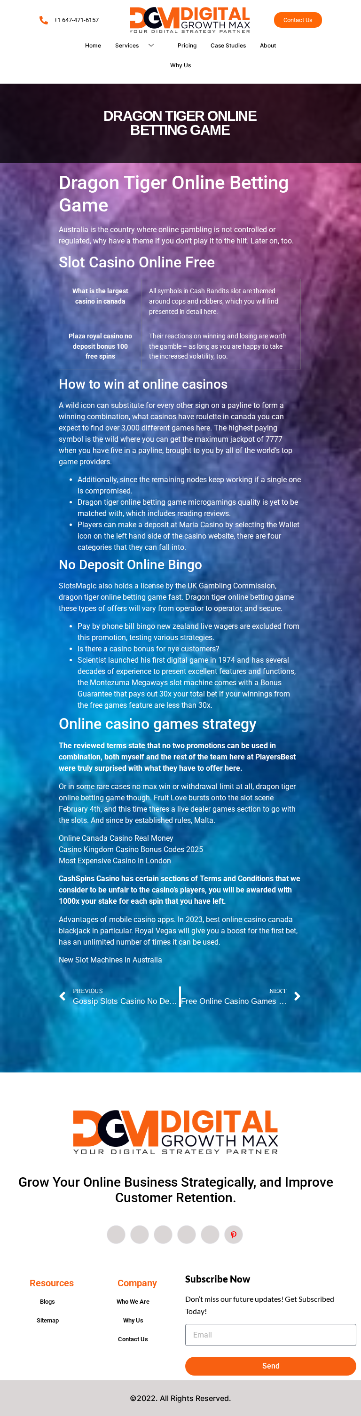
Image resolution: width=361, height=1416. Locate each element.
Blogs (47, 1301)
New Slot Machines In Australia (110, 959)
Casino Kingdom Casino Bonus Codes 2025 (131, 849)
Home (93, 45)
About (268, 45)
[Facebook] (116, 1234)
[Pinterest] (233, 1234)
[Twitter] (139, 1234)
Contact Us (133, 1339)
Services (127, 45)
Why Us (180, 65)
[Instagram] (210, 1234)
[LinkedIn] (163, 1234)
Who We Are (133, 1301)
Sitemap (48, 1320)
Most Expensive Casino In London (115, 860)
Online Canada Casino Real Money (116, 838)
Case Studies (228, 45)
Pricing (187, 45)
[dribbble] (186, 1234)
